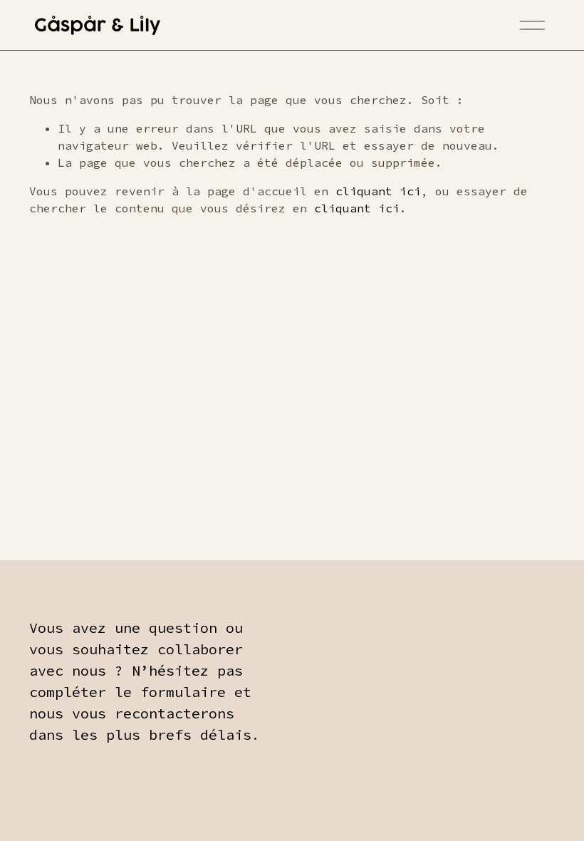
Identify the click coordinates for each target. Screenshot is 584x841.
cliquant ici (378, 191)
